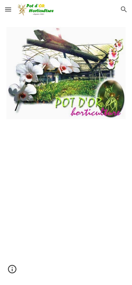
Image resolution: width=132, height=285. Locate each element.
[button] (8, 9)
